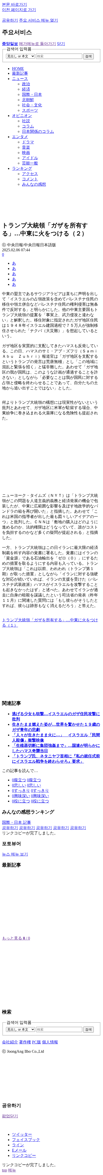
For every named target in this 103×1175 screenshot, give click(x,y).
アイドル (30, 158)
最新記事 (20, 73)
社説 (26, 121)
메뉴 (12, 1170)
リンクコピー (24, 1155)
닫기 (61, 44)
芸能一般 (30, 163)
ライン (18, 1145)
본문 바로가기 (14, 4)
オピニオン (22, 115)
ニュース (20, 78)
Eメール (19, 1150)
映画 (26, 152)
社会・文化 (32, 105)
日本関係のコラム (38, 131)
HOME (18, 68)
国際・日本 (32, 94)
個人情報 (50, 1042)
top (4, 1170)
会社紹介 (10, 1042)
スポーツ (30, 110)
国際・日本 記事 (16, 822)
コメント (30, 179)
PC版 (36, 1042)
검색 (88, 56)
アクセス (30, 174)
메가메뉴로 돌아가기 (37, 44)
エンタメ (20, 137)
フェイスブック (26, 1140)
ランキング (22, 168)
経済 (26, 89)
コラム (28, 126)
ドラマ (28, 142)
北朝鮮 (28, 100)
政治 (26, 84)
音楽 (26, 147)
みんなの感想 (34, 184)
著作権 (25, 1042)
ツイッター (22, 1134)
